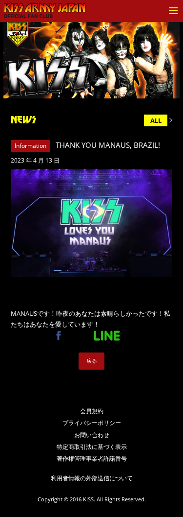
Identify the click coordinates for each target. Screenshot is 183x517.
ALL (156, 120)
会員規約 (91, 411)
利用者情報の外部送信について (92, 478)
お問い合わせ (91, 435)
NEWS (23, 120)
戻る (91, 360)
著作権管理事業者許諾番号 (92, 458)
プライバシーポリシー (91, 423)
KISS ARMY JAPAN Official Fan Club (44, 11)
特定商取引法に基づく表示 (92, 447)
